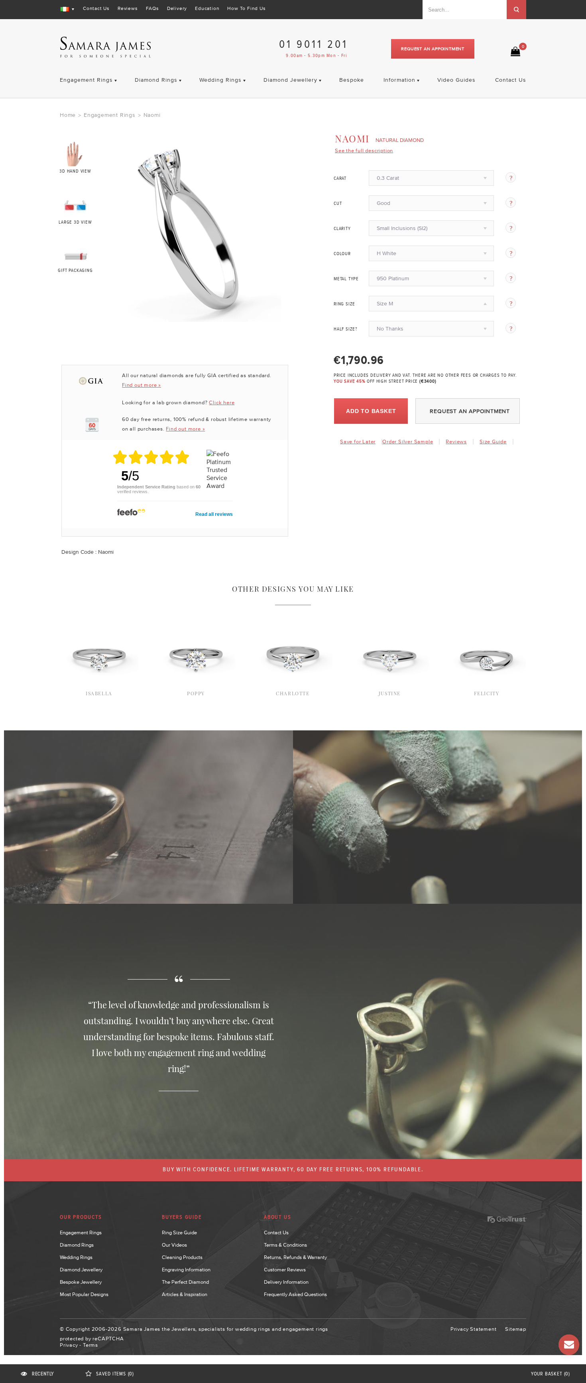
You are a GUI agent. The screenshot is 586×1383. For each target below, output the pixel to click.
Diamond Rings (77, 1245)
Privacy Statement (473, 1329)
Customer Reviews (285, 1270)
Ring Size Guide (179, 1232)
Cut (338, 203)
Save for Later (358, 442)
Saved (115, 1374)
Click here (221, 402)
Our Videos (174, 1245)
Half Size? (346, 329)
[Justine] (389, 615)
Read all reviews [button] (214, 514)
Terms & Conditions (285, 1245)
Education (207, 8)
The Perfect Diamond (185, 1282)
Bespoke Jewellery (81, 1282)
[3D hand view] (75, 153)
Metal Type (346, 279)
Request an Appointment (432, 48)
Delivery (177, 8)
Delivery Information (286, 1282)
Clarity (342, 228)
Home (68, 115)
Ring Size (344, 304)
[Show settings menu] (273, 315)
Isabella (99, 693)
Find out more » (141, 385)
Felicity (486, 693)
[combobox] (465, 9)
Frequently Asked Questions (295, 1294)
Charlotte (292, 693)
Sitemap (515, 1329)
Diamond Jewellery (81, 1270)
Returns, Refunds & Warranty (295, 1257)
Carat (340, 178)
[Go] (516, 9)
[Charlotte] (293, 615)
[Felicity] (486, 615)
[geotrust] (507, 1219)
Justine (390, 693)
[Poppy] (196, 615)
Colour (342, 254)
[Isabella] (99, 615)
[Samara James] (105, 47)
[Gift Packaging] (75, 254)
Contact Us (96, 8)
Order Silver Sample (407, 442)
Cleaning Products (182, 1257)
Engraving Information (186, 1270)
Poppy (196, 693)
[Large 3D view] (75, 204)
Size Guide (493, 442)
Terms (90, 1345)
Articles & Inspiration (184, 1294)
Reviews (128, 8)
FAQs (152, 8)
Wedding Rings (76, 1257)
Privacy (69, 1345)
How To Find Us (246, 8)
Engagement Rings (110, 115)
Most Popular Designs (84, 1294)
